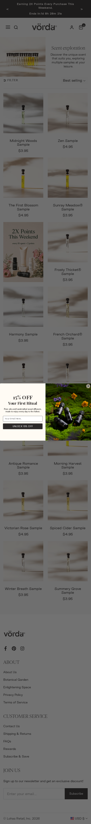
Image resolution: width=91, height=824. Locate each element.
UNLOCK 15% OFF (23, 426)
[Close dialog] (88, 386)
